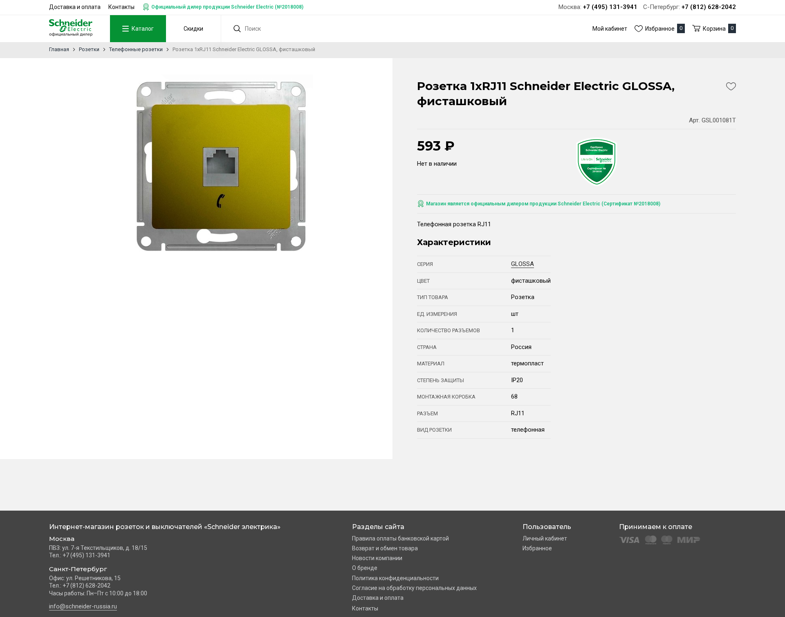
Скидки (193, 28)
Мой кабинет (609, 28)
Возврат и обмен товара (385, 548)
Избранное (537, 548)
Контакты (121, 7)
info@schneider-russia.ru (83, 606)
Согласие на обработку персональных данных (414, 588)
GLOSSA (522, 264)
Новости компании (377, 558)
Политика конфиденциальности (395, 578)
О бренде (364, 568)
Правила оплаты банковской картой (400, 538)
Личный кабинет (545, 538)
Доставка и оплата (75, 7)
